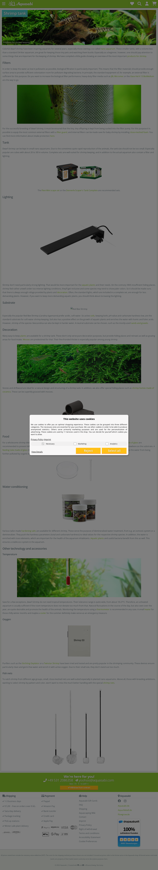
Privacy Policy (37, 439)
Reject (88, 451)
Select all (114, 451)
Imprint (47, 439)
